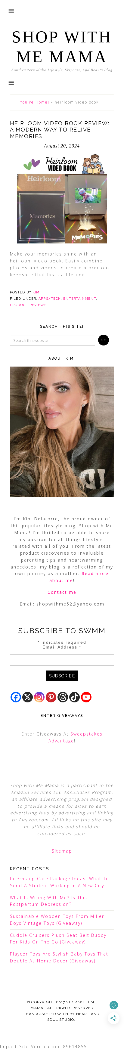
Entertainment (79, 299)
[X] (27, 697)
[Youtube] (86, 697)
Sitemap (62, 851)
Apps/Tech (50, 299)
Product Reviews (28, 305)
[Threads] (62, 697)
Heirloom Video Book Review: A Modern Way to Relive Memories (60, 129)
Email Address (61, 647)
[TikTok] (74, 697)
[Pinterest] (51, 697)
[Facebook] (16, 697)
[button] (11, 82)
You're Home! (34, 102)
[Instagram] (39, 697)
